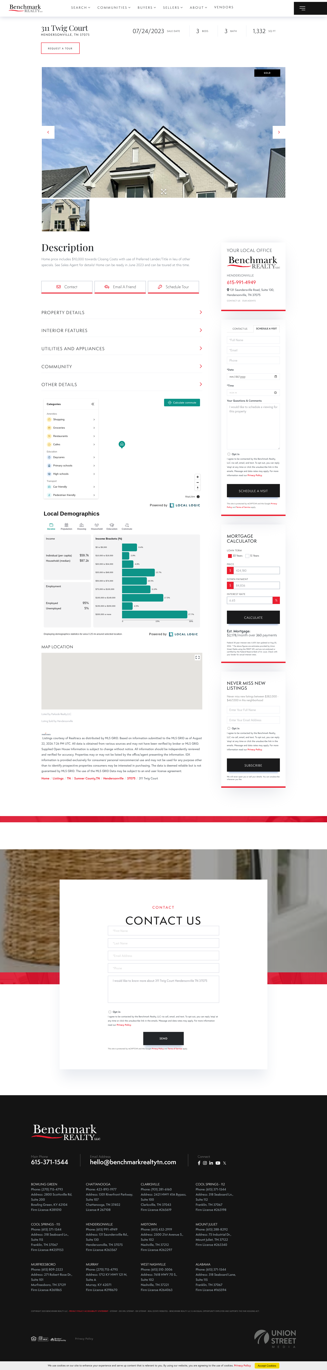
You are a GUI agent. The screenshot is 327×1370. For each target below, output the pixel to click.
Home (45, 778)
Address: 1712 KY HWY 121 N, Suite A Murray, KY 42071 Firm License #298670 (106, 1282)
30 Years (237, 556)
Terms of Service (243, 507)
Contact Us (233, 301)
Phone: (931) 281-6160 (156, 1189)
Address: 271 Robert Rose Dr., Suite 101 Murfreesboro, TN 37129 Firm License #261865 (51, 1282)
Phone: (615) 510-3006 (156, 1269)
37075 (131, 778)
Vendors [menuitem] (224, 7)
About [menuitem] (197, 7)
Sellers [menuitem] (171, 7)
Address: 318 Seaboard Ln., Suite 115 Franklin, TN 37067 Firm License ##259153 (50, 1242)
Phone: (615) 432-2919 (156, 1229)
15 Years (254, 556)
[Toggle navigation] (310, 8)
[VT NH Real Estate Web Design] (275, 1339)
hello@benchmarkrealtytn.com (133, 1162)
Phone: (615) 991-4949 (102, 1229)
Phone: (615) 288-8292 (212, 1229)
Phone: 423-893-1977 (101, 1189)
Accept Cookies (267, 1365)
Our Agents (249, 301)
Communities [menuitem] (112, 7)
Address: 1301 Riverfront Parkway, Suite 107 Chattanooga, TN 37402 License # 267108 (109, 1202)
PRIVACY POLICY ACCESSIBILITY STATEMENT (88, 1311)
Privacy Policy (255, 475)
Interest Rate (236, 594)
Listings (58, 778)
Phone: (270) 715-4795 (102, 1269)
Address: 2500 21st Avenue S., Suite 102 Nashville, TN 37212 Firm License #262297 (162, 1242)
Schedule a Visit (266, 328)
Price (230, 564)
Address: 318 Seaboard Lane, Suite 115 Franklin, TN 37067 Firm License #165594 (216, 1282)
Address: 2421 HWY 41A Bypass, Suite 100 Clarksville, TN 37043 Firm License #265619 (163, 1202)
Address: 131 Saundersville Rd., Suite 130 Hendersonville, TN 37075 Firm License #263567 (107, 1242)
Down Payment (237, 579)
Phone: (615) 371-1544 (211, 1189)
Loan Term (234, 550)
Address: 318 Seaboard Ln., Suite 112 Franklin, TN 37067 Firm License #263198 (214, 1202)
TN (69, 778)
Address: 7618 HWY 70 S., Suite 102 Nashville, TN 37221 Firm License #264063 (159, 1282)
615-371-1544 (49, 1162)
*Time (230, 385)
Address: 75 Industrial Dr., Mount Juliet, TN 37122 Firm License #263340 (213, 1239)
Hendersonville (113, 778)
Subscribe (253, 765)
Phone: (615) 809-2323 (47, 1269)
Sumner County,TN (87, 778)
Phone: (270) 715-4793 (47, 1189)
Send (163, 1038)
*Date (230, 369)
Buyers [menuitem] (145, 7)
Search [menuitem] (79, 7)
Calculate (253, 618)
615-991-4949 (241, 282)
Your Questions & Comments (244, 400)
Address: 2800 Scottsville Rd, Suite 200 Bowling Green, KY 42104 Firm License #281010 (51, 1202)
